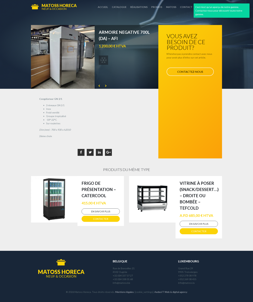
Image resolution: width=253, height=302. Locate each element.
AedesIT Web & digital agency (170, 291)
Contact (186, 7)
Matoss (171, 7)
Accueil (103, 7)
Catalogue (119, 7)
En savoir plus (100, 211)
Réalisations (138, 7)
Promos (156, 7)
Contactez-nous (190, 71)
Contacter (100, 218)
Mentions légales (124, 291)
